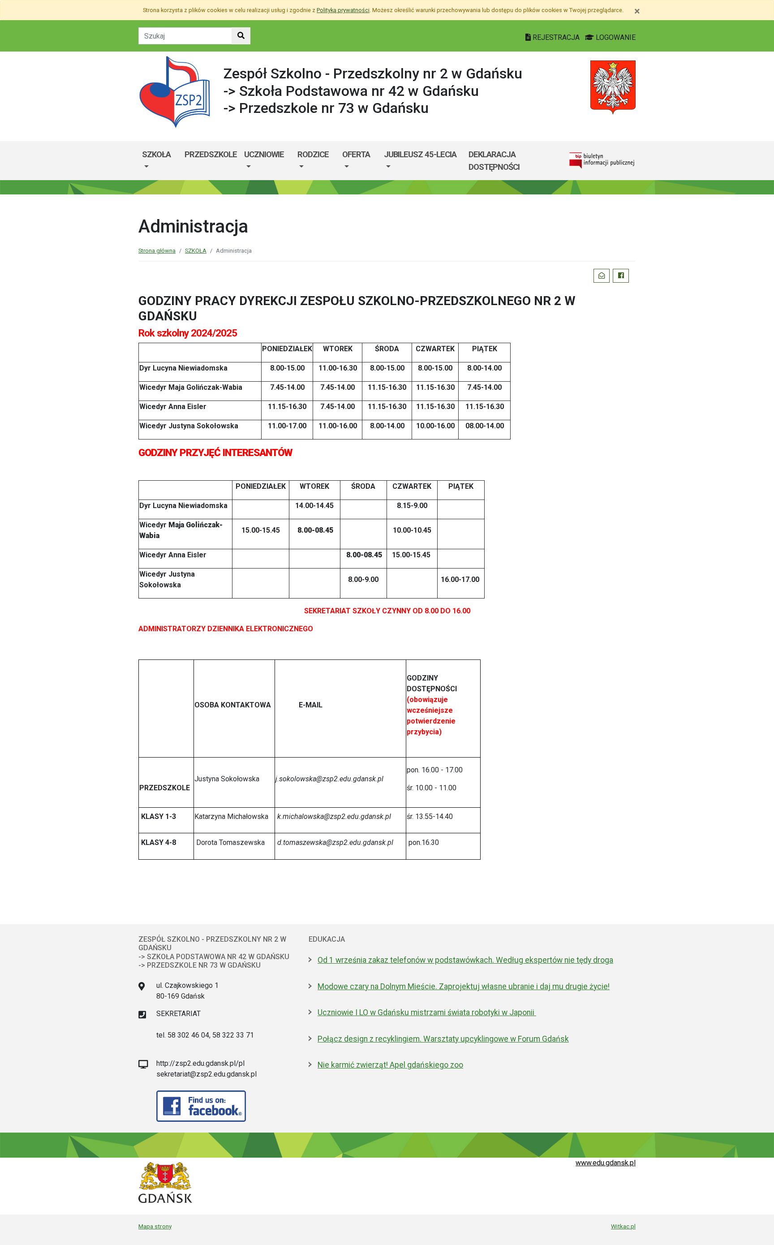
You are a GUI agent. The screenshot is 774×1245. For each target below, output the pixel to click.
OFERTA (356, 154)
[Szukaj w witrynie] (241, 35)
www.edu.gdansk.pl (606, 1163)
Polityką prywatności (343, 10)
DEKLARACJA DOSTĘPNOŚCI (494, 161)
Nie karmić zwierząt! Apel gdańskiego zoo (390, 1064)
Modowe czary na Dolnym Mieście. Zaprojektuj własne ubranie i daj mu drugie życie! (464, 986)
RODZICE (313, 154)
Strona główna (157, 250)
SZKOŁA (156, 154)
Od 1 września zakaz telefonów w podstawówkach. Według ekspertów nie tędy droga (465, 960)
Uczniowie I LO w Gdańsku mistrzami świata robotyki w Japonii (427, 1012)
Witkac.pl (623, 1226)
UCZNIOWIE (264, 154)
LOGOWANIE (615, 37)
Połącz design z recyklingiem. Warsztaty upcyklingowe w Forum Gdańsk (443, 1038)
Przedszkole (211, 154)
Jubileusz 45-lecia (420, 154)
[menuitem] (159, 161)
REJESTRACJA (556, 37)
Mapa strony (155, 1226)
